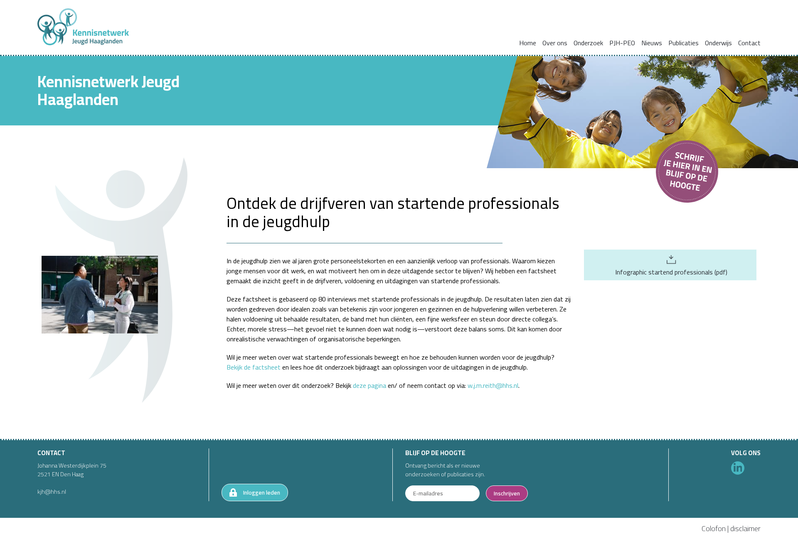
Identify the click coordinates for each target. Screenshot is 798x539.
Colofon (714, 528)
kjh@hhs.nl (51, 491)
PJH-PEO (622, 43)
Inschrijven (507, 493)
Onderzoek (588, 43)
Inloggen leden (261, 492)
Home (527, 43)
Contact (749, 43)
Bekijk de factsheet (254, 367)
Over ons (554, 43)
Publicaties (683, 43)
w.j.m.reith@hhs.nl (493, 385)
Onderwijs (718, 43)
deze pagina (369, 385)
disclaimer (745, 528)
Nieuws (651, 43)
